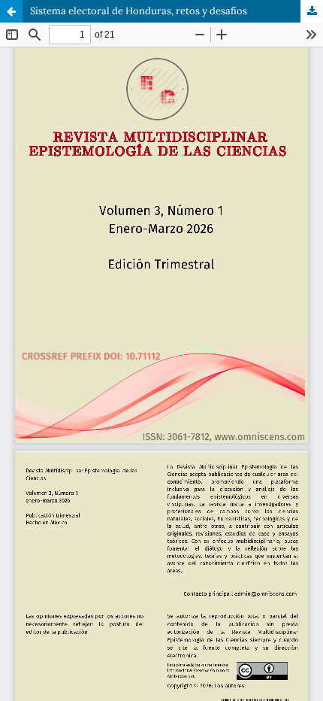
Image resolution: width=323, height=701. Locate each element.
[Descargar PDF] (311, 11)
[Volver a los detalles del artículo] (11, 11)
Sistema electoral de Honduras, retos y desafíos (138, 11)
